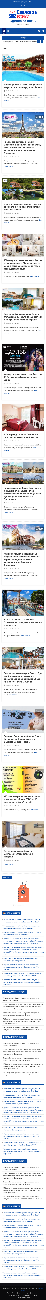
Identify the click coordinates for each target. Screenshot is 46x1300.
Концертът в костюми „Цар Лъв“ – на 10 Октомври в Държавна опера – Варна (23, 377)
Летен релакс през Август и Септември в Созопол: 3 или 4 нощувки (19, 854)
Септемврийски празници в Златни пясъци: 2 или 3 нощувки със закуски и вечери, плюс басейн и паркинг (23, 317)
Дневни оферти (12, 913)
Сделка (35, 1295)
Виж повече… (9, 166)
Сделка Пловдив (24, 1293)
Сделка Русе (26, 1295)
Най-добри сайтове (24, 1297)
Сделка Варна (36, 1293)
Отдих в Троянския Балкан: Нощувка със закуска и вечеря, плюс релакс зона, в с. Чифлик (22, 207)
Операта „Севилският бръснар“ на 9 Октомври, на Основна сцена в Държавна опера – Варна (22, 739)
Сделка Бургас (15, 1295)
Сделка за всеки (23, 21)
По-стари (7, 877)
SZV (17, 91)
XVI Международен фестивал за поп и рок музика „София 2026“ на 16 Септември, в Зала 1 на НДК (22, 799)
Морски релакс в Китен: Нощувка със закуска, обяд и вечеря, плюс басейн (20, 41)
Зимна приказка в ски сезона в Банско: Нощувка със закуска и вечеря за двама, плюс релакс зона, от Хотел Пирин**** (23, 982)
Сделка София (11, 1293)
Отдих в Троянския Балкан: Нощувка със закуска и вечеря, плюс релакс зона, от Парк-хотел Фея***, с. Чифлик (21, 967)
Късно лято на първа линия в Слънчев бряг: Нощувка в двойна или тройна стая (23, 622)
